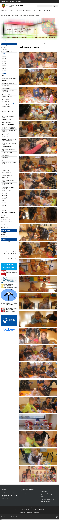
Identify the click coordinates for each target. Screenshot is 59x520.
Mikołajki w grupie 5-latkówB (7, 96)
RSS (42, 496)
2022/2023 (4, 205)
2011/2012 (4, 63)
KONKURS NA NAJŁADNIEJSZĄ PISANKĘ (8, 184)
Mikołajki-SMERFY (5, 99)
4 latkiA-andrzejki (5, 155)
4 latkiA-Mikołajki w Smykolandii (8, 159)
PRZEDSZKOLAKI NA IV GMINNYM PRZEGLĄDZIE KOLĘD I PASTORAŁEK (9, 128)
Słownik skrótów (44, 491)
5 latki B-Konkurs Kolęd (6, 122)
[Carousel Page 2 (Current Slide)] (12, 37)
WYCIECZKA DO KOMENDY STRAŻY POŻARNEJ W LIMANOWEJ (9, 168)
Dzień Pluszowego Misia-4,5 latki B (8, 108)
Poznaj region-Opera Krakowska (8, 213)
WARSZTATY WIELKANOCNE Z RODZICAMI (8, 166)
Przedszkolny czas (5, 85)
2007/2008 (4, 56)
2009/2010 (4, 60)
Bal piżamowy (5, 136)
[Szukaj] (54, 6)
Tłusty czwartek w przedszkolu (8, 138)
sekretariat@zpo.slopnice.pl (10, 494)
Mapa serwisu (12, 1)
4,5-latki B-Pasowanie (6, 109)
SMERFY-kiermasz (5, 101)
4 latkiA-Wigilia (5, 157)
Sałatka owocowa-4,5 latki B (7, 113)
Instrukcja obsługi (44, 493)
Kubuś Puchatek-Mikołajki (7, 119)
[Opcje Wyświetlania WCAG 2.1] (56, 6)
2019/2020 (4, 200)
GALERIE (39, 10)
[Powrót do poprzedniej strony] (57, 44)
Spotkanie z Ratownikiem (7, 160)
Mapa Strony (4, 232)
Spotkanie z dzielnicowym (7, 152)
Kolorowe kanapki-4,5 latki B (7, 111)
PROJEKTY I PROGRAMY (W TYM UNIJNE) (9, 15)
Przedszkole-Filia (5, 195)
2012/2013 (4, 65)
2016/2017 (4, 71)
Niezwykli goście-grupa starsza (8, 81)
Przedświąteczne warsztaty (8, 103)
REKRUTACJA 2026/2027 (18, 13)
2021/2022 (4, 203)
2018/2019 (4, 198)
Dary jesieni (4, 80)
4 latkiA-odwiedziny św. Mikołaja (8, 154)
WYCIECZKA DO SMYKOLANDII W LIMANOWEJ (8, 188)
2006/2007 (4, 55)
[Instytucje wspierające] (9, 269)
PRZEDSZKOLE (19, 10)
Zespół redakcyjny (5, 498)
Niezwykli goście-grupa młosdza (8, 83)
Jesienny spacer (5, 86)
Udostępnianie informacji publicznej (47, 499)
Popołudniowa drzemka (6, 88)
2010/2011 (4, 61)
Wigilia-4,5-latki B (5, 104)
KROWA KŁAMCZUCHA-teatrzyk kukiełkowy (8, 181)
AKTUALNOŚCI (4, 10)
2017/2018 (4, 73)
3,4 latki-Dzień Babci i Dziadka (8, 134)
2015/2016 (4, 70)
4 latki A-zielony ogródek (6, 178)
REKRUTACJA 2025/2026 (6, 13)
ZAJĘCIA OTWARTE (5, 177)
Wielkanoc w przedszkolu (7, 175)
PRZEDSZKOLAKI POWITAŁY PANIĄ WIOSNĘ (9, 163)
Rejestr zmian (4, 236)
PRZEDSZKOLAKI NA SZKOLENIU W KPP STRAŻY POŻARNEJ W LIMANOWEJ (9, 140)
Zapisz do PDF (47, 43)
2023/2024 (4, 207)
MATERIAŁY (46, 10)
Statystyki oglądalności (45, 501)
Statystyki (3, 234)
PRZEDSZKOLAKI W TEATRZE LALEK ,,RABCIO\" (9, 144)
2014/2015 (4, 68)
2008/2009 (4, 58)
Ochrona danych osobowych (46, 494)
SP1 (3, 75)
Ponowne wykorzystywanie (46, 498)
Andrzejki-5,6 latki (5, 93)
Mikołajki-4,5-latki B (6, 106)
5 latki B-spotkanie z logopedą (8, 124)
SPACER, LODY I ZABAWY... (7, 190)
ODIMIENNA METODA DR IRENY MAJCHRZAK (8, 131)
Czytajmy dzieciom (5, 170)
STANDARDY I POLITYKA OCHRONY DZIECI (29, 15)
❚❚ (2, 37)
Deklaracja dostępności (5, 1)
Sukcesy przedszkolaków (7, 172)
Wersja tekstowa (18, 1)
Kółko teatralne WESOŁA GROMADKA (9, 212)
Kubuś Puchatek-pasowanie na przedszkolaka (8, 91)
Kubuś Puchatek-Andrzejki (7, 120)
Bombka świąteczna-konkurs (7, 125)
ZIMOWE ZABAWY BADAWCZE (8, 186)
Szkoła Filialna (5, 193)
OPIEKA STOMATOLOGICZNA (32, 13)
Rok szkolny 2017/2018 (6, 197)
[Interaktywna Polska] (57, 517)
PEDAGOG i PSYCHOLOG (30, 10)
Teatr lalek (4, 147)
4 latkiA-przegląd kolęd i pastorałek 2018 (8, 150)
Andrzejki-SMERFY (5, 98)
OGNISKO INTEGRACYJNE (7, 192)
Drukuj (54, 43)
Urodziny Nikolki (5, 173)
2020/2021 (4, 202)
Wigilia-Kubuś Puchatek (6, 114)
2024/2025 (4, 208)
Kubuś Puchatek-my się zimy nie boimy (8, 117)
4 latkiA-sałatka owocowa (7, 146)
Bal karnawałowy (5, 133)
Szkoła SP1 (11, 10)
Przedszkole (4, 76)
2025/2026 (4, 210)
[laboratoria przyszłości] (9, 325)
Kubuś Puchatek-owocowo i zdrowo (9, 78)
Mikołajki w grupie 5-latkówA (7, 94)
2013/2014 (4, 66)
